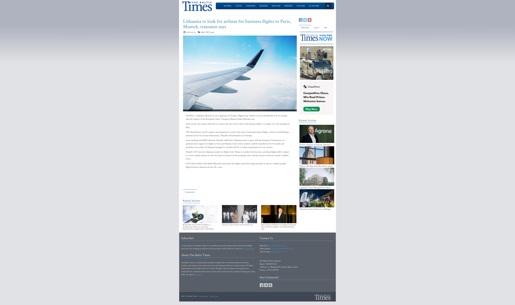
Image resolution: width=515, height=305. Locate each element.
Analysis (276, 6)
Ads (325, 27)
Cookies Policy (203, 296)
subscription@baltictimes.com (282, 248)
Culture (301, 6)
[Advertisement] (240, 180)
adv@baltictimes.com (278, 252)
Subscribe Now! (249, 248)
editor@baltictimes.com (277, 245)
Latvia (238, 6)
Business (264, 6)
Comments (190, 192)
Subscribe (305, 27)
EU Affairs (314, 6)
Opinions (288, 6)
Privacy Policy (214, 296)
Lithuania (250, 6)
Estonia (227, 6)
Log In (316, 27)
